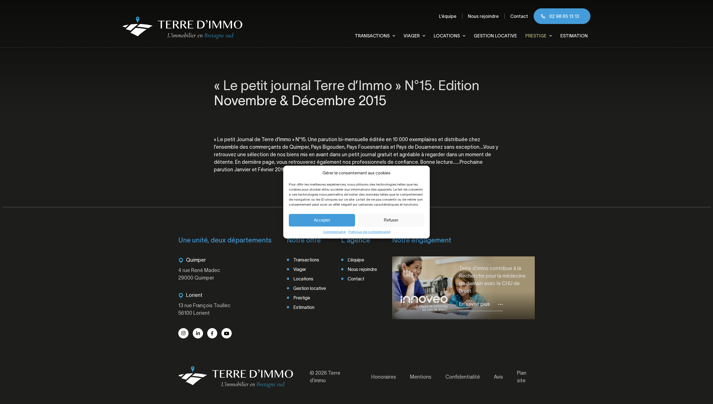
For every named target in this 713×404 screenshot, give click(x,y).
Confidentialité (334, 231)
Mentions (420, 377)
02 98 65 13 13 (564, 16)
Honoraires (383, 377)
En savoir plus (474, 304)
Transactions (372, 35)
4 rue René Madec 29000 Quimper (199, 274)
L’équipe (447, 16)
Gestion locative (495, 35)
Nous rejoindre (483, 16)
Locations (447, 35)
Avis (498, 377)
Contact (519, 16)
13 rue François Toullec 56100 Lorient (204, 309)
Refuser (391, 220)
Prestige (535, 35)
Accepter (322, 220)
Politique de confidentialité (369, 231)
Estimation (574, 35)
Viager (412, 35)
